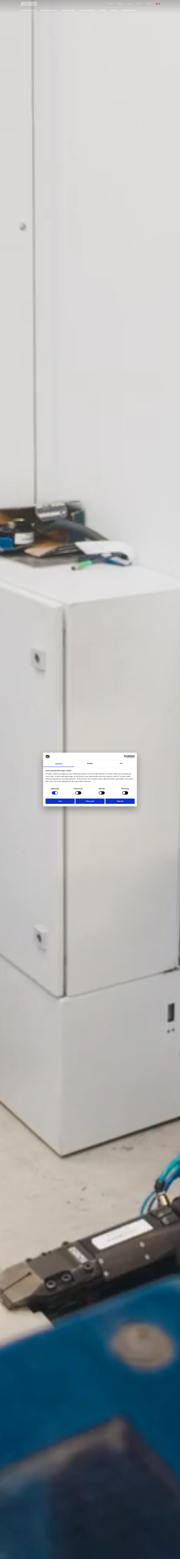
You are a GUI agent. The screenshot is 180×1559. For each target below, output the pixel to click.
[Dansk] (156, 4)
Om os (130, 3)
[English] (159, 4)
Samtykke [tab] (58, 764)
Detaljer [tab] (90, 763)
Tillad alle (120, 801)
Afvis (60, 801)
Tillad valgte (90, 801)
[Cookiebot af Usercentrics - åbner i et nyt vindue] (125, 756)
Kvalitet (110, 3)
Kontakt (148, 3)
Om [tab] (121, 763)
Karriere (139, 3)
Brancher (120, 3)
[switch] (78, 793)
